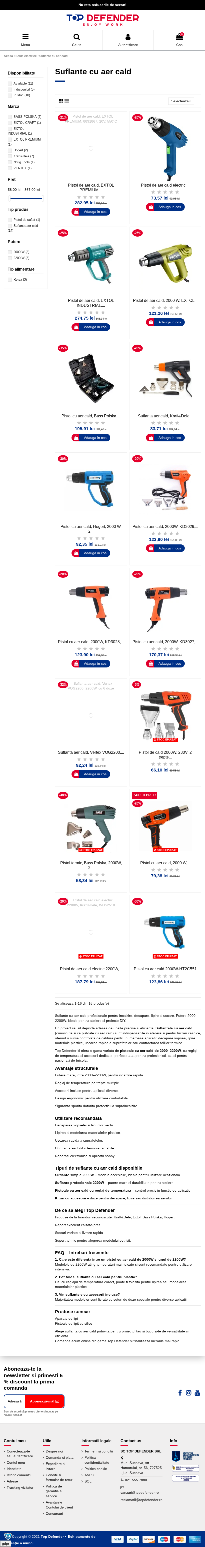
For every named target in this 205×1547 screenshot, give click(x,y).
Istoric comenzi (18, 1475)
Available (23, 83)
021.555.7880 (136, 1480)
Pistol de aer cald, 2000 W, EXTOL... (165, 300)
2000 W (21, 252)
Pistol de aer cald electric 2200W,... (91, 969)
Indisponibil (24, 89)
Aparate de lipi (66, 1318)
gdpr (5, 1543)
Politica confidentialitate (96, 1459)
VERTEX (23, 168)
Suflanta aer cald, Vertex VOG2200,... (91, 752)
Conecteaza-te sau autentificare (20, 1453)
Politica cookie (95, 1469)
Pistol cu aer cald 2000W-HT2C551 (165, 969)
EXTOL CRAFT (27, 123)
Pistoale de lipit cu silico (73, 1323)
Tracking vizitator (20, 1487)
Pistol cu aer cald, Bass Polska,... (91, 416)
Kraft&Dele (24, 156)
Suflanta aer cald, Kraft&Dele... (165, 416)
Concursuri (54, 1513)
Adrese (12, 1481)
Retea (20, 279)
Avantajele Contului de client (59, 1504)
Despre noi (54, 1451)
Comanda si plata (60, 1457)
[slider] (9, 198)
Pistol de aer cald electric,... (165, 185)
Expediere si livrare (55, 1466)
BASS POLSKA (27, 117)
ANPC (89, 1475)
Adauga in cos (95, 212)
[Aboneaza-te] (44, 1401)
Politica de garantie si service (54, 1491)
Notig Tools (24, 162)
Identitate (14, 1469)
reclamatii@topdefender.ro (141, 1500)
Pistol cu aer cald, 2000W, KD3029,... (165, 526)
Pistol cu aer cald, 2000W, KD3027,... (165, 642)
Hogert (21, 150)
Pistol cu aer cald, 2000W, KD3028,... (91, 642)
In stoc (22, 95)
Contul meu (16, 1462)
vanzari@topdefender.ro (139, 1492)
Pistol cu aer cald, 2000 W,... (165, 863)
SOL (88, 1481)
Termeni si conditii (98, 1451)
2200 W (21, 258)
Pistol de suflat (27, 220)
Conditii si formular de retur (59, 1477)
